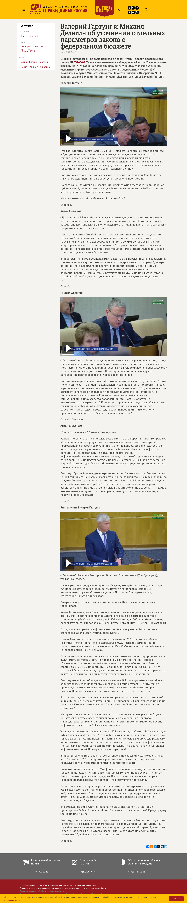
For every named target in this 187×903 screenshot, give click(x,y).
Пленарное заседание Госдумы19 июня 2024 (32, 49)
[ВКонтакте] (147, 846)
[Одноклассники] (151, 846)
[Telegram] (165, 846)
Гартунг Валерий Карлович (34, 61)
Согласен (176, 898)
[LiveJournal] (162, 846)
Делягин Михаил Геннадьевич (36, 66)
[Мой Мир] (155, 846)
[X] (158, 846)
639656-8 (79, 62)
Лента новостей (29, 36)
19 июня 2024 (68, 52)
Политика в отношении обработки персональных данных (42, 891)
